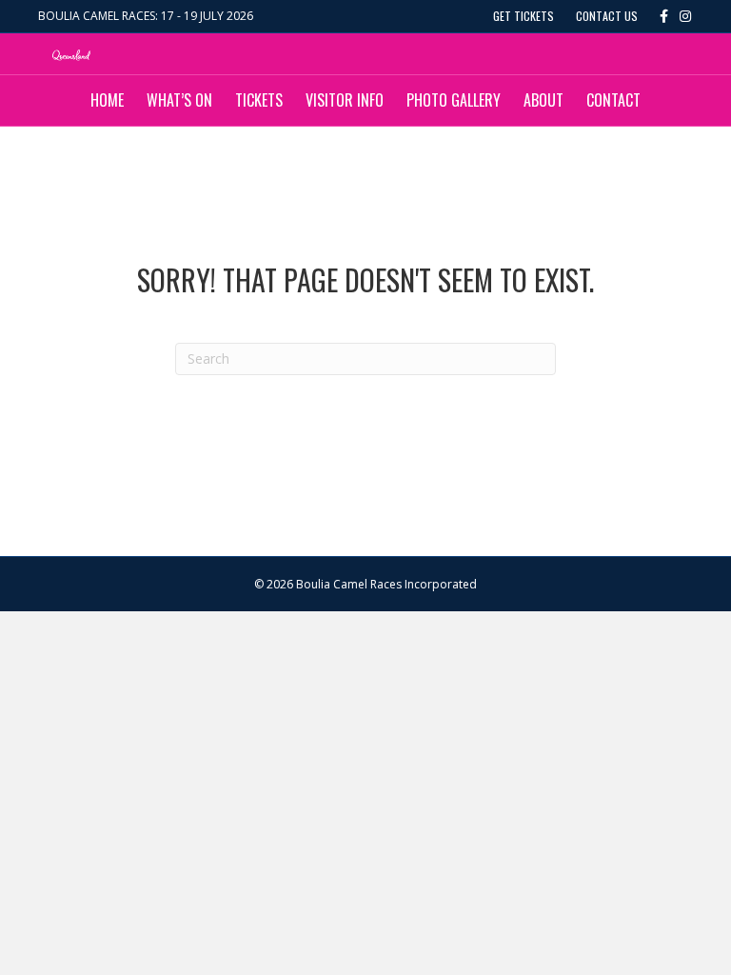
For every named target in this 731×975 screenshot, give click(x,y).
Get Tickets (523, 16)
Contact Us (607, 16)
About (543, 100)
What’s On (179, 100)
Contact (613, 100)
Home (107, 100)
